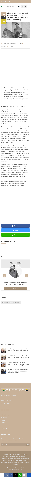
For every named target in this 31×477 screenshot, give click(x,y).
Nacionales (13, 43)
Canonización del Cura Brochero (11, 302)
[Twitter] (6, 1)
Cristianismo (5, 423)
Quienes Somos (8, 454)
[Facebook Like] (6, 475)
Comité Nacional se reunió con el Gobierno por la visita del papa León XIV (18, 357)
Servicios (17, 454)
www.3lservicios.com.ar (15, 469)
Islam (3, 420)
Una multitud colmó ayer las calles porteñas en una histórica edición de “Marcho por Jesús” (18, 371)
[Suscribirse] (27, 445)
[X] (15, 475)
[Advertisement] (15, 68)
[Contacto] (9, 1)
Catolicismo (5, 415)
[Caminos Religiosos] (12, 6)
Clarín (19, 43)
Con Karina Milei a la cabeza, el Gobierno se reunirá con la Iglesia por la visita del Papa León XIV (18, 364)
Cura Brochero (15, 263)
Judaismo (4, 417)
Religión (5, 43)
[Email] (24, 475)
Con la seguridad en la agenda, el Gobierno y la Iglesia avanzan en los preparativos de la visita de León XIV (18, 350)
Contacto (24, 454)
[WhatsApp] (20, 475)
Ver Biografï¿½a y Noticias (15, 288)
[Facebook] (2, 1)
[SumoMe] (29, 475)
